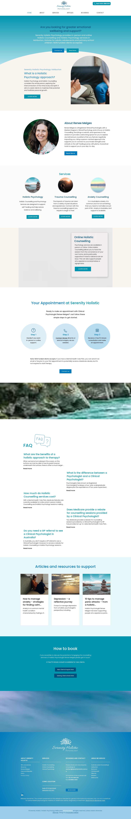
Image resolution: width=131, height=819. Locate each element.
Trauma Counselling (66, 196)
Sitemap (55, 813)
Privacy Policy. (68, 811)
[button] (55, 12)
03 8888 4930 (72, 780)
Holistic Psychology (33, 196)
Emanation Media (72, 813)
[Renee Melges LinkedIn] (22, 794)
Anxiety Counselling (98, 196)
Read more (27, 468)
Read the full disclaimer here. (95, 800)
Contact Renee (61, 338)
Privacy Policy (25, 775)
